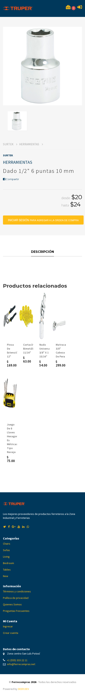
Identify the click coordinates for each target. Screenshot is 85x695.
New (5, 576)
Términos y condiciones (17, 591)
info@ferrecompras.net (21, 664)
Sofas (6, 550)
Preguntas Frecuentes (16, 611)
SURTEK (8, 144)
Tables (7, 569)
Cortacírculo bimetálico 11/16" (31, 348)
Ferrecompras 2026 (24, 682)
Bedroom (8, 563)
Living (6, 556)
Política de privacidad (15, 598)
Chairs (6, 543)
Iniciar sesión (46, 218)
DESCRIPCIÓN (42, 252)
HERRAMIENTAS (29, 144)
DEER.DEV (23, 689)
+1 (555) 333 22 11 (17, 660)
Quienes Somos (12, 604)
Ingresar (8, 626)
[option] (42, 66)
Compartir (12, 179)
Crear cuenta (10, 633)
